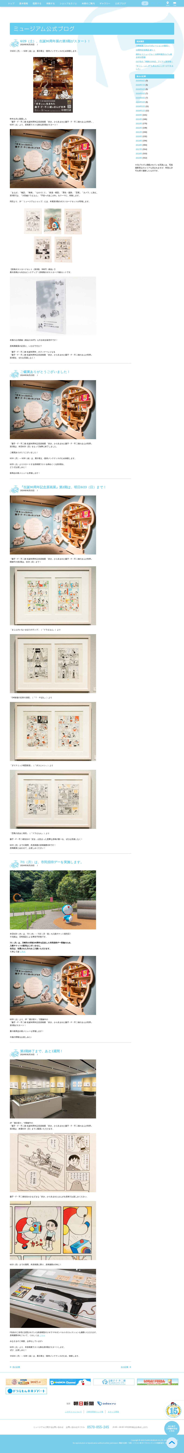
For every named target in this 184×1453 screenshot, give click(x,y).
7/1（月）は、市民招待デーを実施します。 (52, 862)
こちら (22, 951)
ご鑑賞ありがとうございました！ (45, 372)
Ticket (174, 3)
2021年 (139, 132)
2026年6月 (140, 89)
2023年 (139, 123)
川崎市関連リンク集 (94, 1412)
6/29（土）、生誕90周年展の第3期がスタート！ (55, 41)
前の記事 (16, 1367)
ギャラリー (105, 3)
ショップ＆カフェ (68, 3)
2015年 (139, 158)
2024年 (139, 119)
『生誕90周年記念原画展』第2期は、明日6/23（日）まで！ (63, 487)
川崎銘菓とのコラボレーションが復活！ (153, 46)
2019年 (139, 141)
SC (159, 3)
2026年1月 (140, 111)
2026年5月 (140, 93)
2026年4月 (140, 98)
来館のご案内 (88, 3)
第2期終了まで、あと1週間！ (41, 1051)
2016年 (139, 153)
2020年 (139, 136)
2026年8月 (140, 81)
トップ (11, 3)
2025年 (139, 115)
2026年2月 (140, 106)
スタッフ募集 (113, 1412)
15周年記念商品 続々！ (145, 50)
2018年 (139, 145)
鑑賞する (37, 3)
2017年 (139, 149)
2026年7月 (140, 85)
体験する (50, 3)
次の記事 (124, 1367)
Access (167, 3)
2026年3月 (140, 102)
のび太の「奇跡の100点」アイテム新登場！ (154, 61)
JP (145, 3)
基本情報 (23, 3)
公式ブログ (120, 3)
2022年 (139, 128)
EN (152, 3)
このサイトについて (73, 1412)
